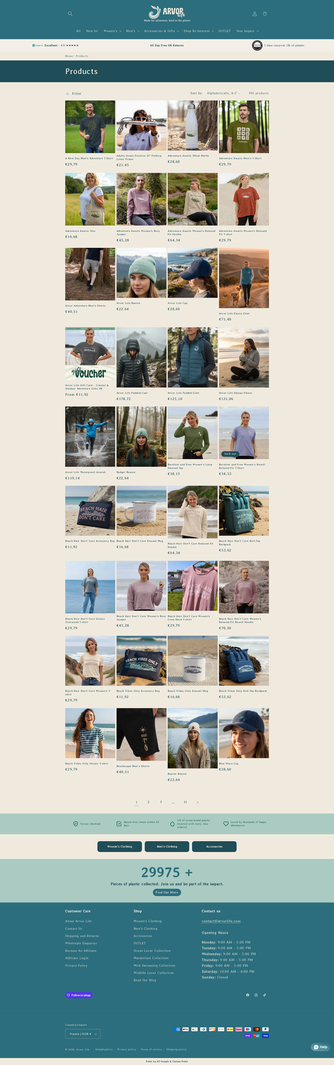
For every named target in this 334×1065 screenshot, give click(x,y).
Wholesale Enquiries (81, 943)
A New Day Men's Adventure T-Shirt (89, 158)
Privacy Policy (76, 965)
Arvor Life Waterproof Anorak (85, 472)
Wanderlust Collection (151, 958)
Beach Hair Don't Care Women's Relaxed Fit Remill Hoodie (240, 620)
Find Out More (167, 892)
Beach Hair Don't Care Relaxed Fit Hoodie (190, 545)
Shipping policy (176, 1049)
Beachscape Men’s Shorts (133, 766)
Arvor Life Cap (178, 303)
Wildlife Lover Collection (154, 972)
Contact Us (73, 928)
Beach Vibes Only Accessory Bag (138, 691)
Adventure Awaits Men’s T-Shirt (240, 158)
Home (69, 56)
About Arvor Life (78, 921)
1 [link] (137, 802)
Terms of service (151, 1049)
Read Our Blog (145, 980)
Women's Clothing (148, 921)
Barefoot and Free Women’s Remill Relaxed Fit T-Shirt (242, 466)
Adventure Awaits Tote (80, 230)
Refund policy (104, 1049)
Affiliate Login (76, 958)
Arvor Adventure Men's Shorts (85, 305)
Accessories (143, 936)
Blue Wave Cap (229, 763)
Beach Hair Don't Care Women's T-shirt (88, 693)
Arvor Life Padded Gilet (183, 392)
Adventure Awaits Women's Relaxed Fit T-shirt (243, 232)
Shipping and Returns (82, 936)
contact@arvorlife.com (221, 921)
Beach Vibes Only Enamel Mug (188, 691)
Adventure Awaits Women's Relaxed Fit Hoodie (191, 232)
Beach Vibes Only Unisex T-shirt (86, 763)
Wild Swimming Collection (154, 965)
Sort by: (196, 93)
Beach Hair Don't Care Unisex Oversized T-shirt (85, 620)
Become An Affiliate (81, 950)
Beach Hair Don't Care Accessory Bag (90, 541)
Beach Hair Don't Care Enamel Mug (140, 541)
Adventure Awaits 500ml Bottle (188, 155)
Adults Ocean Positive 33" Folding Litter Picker (139, 157)
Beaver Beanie (177, 773)
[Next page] (197, 802)
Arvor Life (83, 1049)
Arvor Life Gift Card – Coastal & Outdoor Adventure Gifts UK (87, 387)
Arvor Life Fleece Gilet (234, 313)
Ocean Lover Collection (152, 950)
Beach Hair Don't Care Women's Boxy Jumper (141, 618)
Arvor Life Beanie (128, 303)
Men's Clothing (146, 928)
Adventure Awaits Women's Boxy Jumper (138, 232)
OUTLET (140, 943)
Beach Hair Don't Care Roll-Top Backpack (239, 543)
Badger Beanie (126, 472)
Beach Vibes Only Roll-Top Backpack (243, 691)
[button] (70, 14)
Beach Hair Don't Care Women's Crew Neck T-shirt (189, 618)
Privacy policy (126, 1049)
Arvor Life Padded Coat (132, 392)
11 (185, 802)
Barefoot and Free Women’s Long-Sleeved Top (190, 466)
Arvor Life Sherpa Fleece (235, 392)
